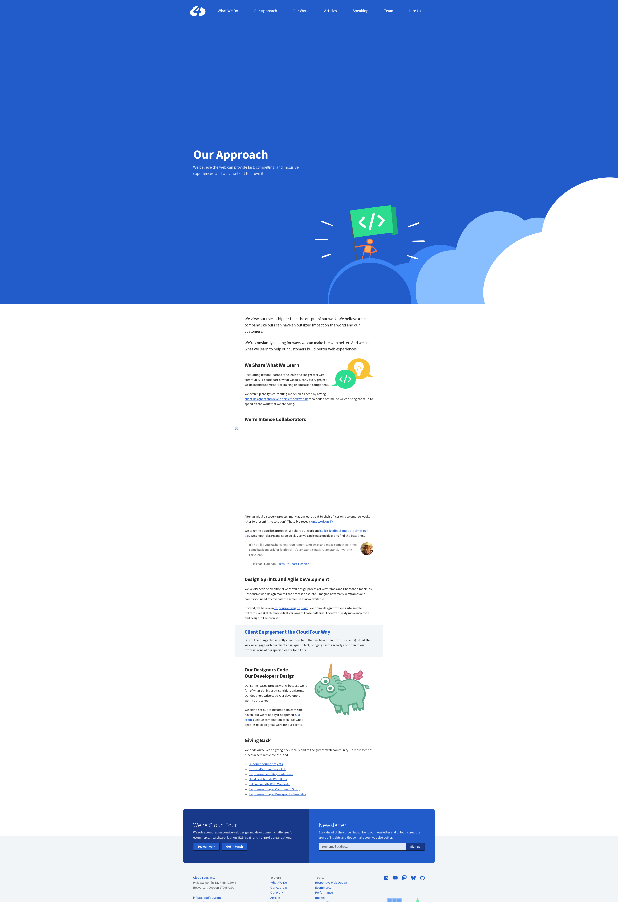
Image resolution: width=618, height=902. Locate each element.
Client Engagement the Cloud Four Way (287, 632)
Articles (275, 898)
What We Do (278, 882)
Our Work (276, 892)
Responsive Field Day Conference (271, 774)
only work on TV (322, 521)
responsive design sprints (291, 608)
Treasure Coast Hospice (293, 564)
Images (320, 898)
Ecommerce (323, 887)
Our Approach (279, 887)
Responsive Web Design (331, 882)
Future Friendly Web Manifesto (269, 784)
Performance (324, 892)
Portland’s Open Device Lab (267, 769)
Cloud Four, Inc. (204, 877)
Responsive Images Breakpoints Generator (277, 794)
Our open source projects (266, 764)
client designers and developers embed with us (276, 399)
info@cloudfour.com (207, 898)
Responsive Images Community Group (274, 789)
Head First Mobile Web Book (268, 779)
